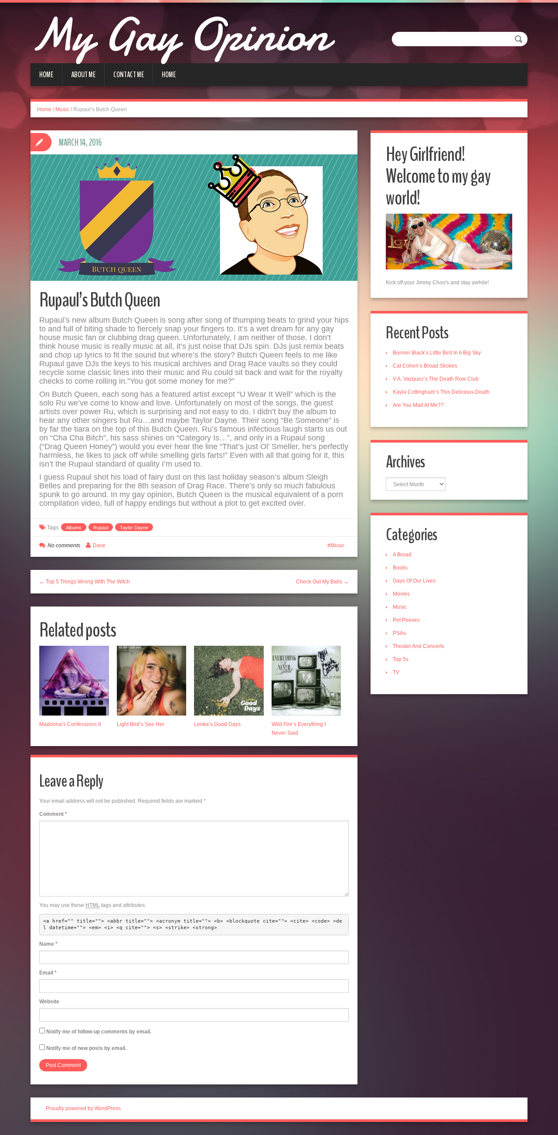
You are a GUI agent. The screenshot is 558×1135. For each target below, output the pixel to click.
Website (49, 1002)
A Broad (402, 555)
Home (46, 74)
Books (400, 568)
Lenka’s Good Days (217, 724)
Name (48, 944)
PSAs (399, 633)
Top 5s (400, 659)
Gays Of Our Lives (414, 581)
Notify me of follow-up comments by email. (98, 1032)
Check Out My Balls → (322, 582)
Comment (53, 814)
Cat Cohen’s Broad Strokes (425, 366)
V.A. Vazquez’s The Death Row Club (436, 379)
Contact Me (128, 74)
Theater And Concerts (418, 646)
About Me (83, 74)
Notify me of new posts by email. (86, 1048)
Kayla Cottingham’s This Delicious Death (441, 392)
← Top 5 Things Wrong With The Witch (84, 582)
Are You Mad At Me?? (418, 405)
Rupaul (100, 527)
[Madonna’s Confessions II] (74, 681)
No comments (64, 545)
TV (396, 672)
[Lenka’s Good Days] (229, 681)
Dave (99, 545)
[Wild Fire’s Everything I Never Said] (306, 681)
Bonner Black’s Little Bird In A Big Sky (437, 353)
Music (62, 109)
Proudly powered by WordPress (83, 1108)
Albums (74, 527)
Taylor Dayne (134, 527)
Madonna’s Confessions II (70, 724)
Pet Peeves (406, 620)
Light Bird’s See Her (140, 724)
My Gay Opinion (180, 35)
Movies (401, 594)
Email (48, 973)
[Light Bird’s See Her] (152, 681)
